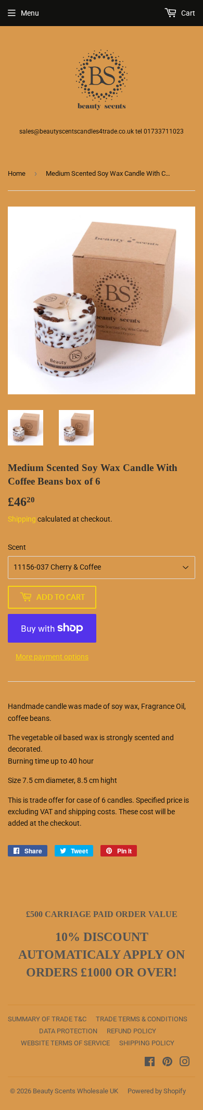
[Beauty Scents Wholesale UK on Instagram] (185, 1063)
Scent (17, 547)
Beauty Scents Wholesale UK (75, 1091)
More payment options (52, 657)
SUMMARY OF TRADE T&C (47, 1019)
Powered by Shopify (157, 1091)
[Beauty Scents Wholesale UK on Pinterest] (167, 1063)
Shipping (22, 519)
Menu (30, 13)
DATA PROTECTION (68, 1031)
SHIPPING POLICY (146, 1043)
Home (17, 173)
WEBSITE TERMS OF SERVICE (65, 1043)
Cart (187, 13)
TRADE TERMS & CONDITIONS (141, 1019)
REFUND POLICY (131, 1031)
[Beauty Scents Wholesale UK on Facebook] (149, 1063)
